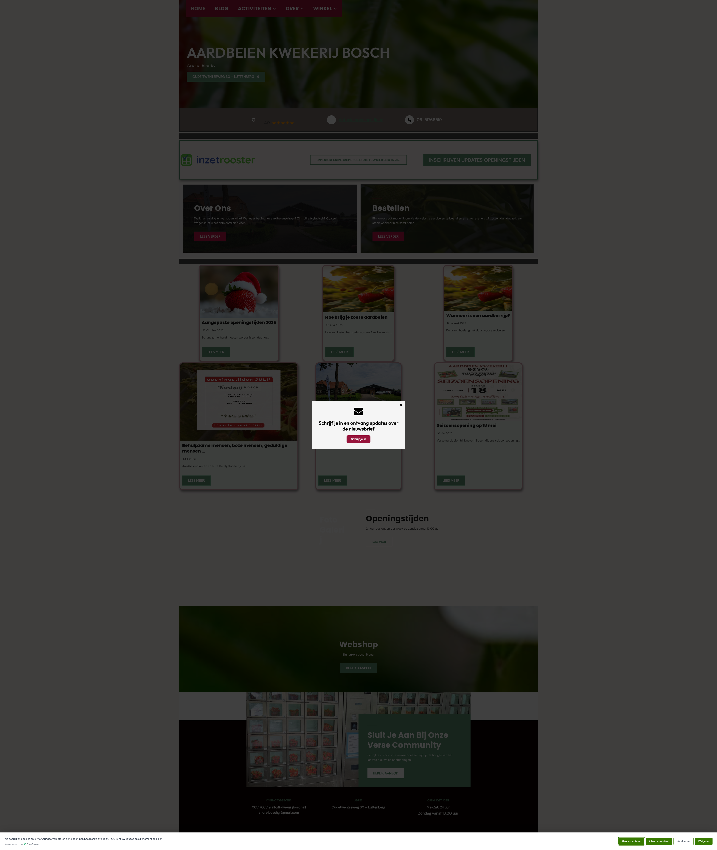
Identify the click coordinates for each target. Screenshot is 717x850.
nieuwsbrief (362, 429)
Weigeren (704, 841)
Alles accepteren (631, 841)
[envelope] (358, 411)
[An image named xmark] (401, 405)
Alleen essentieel (659, 841)
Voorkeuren (683, 841)
